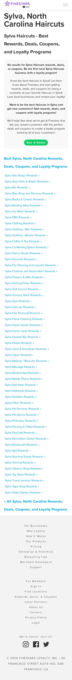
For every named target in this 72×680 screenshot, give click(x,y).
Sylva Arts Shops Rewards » (22, 175)
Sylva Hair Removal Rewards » (23, 313)
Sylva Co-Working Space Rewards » (26, 247)
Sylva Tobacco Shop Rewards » (24, 468)
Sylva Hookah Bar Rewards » (22, 337)
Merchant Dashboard (36, 562)
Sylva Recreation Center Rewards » (26, 439)
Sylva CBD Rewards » (18, 217)
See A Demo (36, 143)
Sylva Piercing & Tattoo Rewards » (26, 427)
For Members (36, 581)
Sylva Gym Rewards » (18, 301)
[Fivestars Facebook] (36, 644)
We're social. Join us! (36, 637)
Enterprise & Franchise (36, 552)
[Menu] (65, 4)
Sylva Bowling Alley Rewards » (23, 205)
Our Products (36, 541)
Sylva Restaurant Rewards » (22, 445)
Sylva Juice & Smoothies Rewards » (27, 349)
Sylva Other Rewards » (19, 403)
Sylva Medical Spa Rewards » (23, 373)
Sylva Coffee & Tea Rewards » (23, 241)
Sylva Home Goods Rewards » (23, 325)
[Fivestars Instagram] (26, 644)
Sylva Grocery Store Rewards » (24, 295)
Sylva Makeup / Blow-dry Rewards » (27, 361)
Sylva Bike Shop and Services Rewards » (30, 193)
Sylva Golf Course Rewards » (23, 289)
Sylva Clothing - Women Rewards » (26, 235)
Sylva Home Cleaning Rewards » (25, 319)
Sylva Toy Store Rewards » (21, 474)
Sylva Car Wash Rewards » (21, 211)
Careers (36, 612)
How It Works (36, 536)
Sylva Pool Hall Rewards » (21, 433)
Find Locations (36, 591)
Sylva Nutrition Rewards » (20, 397)
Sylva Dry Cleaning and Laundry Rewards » (31, 265)
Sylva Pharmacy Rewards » (21, 421)
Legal (36, 623)
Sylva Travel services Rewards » (24, 480)
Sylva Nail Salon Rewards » (21, 385)
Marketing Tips (35, 557)
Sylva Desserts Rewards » (21, 259)
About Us (36, 607)
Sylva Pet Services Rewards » (23, 409)
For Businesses (36, 526)
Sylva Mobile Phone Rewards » (24, 379)
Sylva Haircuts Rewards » (20, 307)
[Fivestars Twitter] (46, 644)
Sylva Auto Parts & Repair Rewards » (27, 181)
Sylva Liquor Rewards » (19, 355)
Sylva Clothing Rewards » (20, 223)
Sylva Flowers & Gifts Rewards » (25, 277)
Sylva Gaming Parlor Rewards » (24, 283)
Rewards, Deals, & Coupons (36, 597)
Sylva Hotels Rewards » (19, 343)
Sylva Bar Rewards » (17, 187)
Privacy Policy (36, 617)
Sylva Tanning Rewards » (20, 462)
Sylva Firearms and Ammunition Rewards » (31, 271)
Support (36, 567)
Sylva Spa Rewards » (17, 451)
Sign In (36, 586)
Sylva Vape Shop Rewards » (22, 486)
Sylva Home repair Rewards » (23, 331)
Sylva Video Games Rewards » (23, 492)
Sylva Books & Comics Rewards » (25, 199)
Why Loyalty (36, 531)
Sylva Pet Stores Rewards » (22, 415)
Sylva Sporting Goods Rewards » (25, 457)
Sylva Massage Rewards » (21, 367)
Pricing (36, 546)
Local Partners (36, 602)
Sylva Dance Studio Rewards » (23, 253)
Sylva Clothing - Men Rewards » (24, 229)
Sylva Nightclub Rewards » (21, 391)
